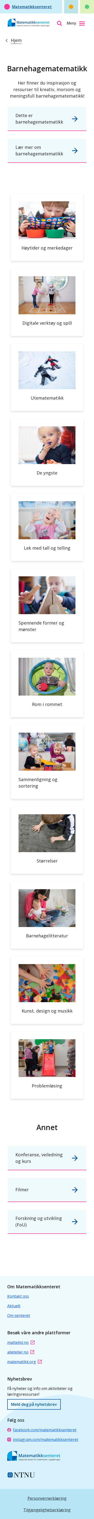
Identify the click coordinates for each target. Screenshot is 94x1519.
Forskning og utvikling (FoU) (38, 1221)
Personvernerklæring (47, 1498)
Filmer (22, 1189)
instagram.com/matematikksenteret (45, 1439)
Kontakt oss (18, 1296)
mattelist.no (18, 1342)
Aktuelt (13, 1306)
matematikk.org (21, 1361)
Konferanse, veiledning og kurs (39, 1158)
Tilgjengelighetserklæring (47, 1509)
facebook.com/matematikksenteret (44, 1430)
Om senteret (18, 1315)
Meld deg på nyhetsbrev (34, 1404)
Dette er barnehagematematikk (39, 118)
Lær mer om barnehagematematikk (39, 150)
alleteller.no (17, 1352)
